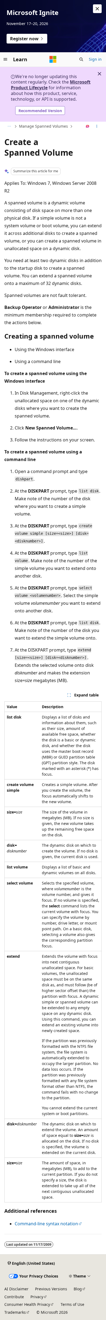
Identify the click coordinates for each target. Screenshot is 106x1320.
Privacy (36, 1296)
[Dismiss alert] (97, 8)
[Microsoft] (53, 59)
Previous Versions (51, 1288)
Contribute (14, 1296)
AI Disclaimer (16, 1288)
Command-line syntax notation (46, 1224)
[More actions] (97, 126)
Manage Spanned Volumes (43, 126)
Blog (78, 1288)
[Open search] (81, 59)
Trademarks (15, 1312)
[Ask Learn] (87, 126)
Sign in (95, 59)
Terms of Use (72, 1304)
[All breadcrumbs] (9, 126)
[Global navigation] (5, 59)
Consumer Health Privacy (27, 1304)
